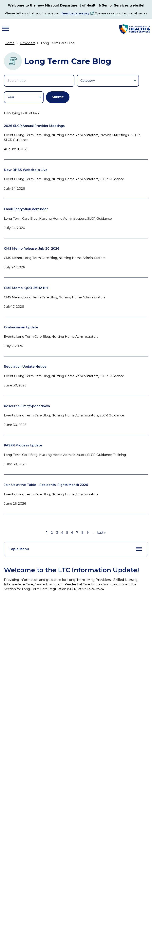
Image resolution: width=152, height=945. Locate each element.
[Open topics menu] (139, 549)
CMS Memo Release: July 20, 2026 (31, 248)
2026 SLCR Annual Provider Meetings (34, 126)
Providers (27, 43)
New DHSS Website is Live (26, 170)
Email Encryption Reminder (26, 209)
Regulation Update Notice (25, 366)
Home (9, 43)
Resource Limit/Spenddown (27, 406)
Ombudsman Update (21, 327)
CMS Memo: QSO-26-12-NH (26, 288)
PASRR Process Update (23, 445)
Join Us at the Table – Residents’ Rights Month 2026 (46, 485)
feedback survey (75, 13)
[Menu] (5, 29)
